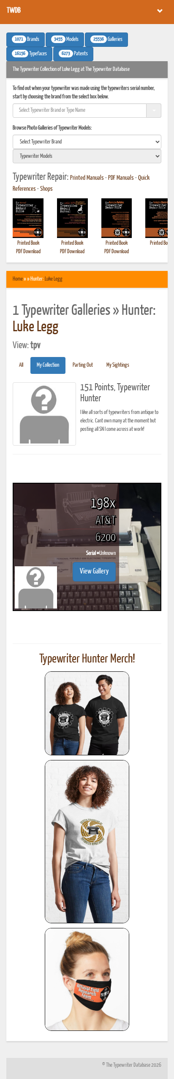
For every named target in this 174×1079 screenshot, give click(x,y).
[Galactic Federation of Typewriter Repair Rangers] (87, 842)
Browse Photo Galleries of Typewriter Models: (52, 128)
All (21, 365)
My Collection (48, 365)
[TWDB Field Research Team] (87, 979)
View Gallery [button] (94, 571)
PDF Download (28, 251)
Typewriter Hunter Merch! (87, 659)
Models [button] (66, 40)
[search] (87, 142)
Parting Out (83, 365)
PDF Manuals (121, 178)
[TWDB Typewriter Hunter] (87, 713)
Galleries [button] (107, 40)
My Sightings (117, 365)
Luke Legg (54, 279)
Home (18, 279)
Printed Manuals (87, 178)
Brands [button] (27, 40)
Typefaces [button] (31, 54)
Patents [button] (75, 54)
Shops (46, 189)
